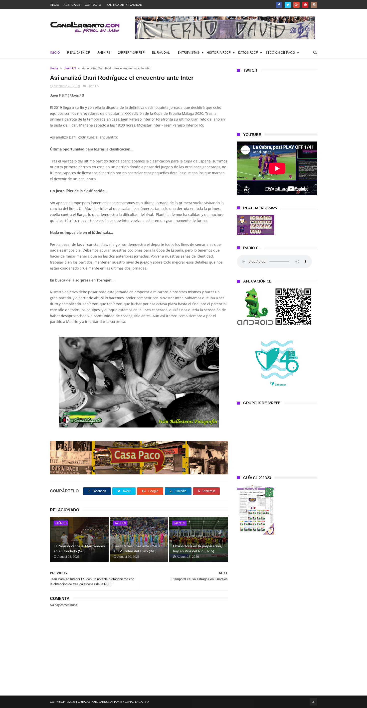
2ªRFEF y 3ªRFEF (131, 52)
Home (54, 68)
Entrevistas (188, 52)
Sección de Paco (280, 52)
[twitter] (288, 5)
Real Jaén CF (78, 52)
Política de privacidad (124, 4)
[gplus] (296, 5)
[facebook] (279, 5)
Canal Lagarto (137, 701)
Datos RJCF (248, 52)
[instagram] (314, 5)
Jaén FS (104, 52)
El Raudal (161, 52)
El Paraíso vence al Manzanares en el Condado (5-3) (79, 548)
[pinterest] (305, 5)
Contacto (93, 4)
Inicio (54, 4)
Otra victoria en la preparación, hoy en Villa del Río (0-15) (197, 548)
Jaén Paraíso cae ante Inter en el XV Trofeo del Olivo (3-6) (138, 548)
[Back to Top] (313, 702)
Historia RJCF (219, 52)
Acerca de (72, 4)
